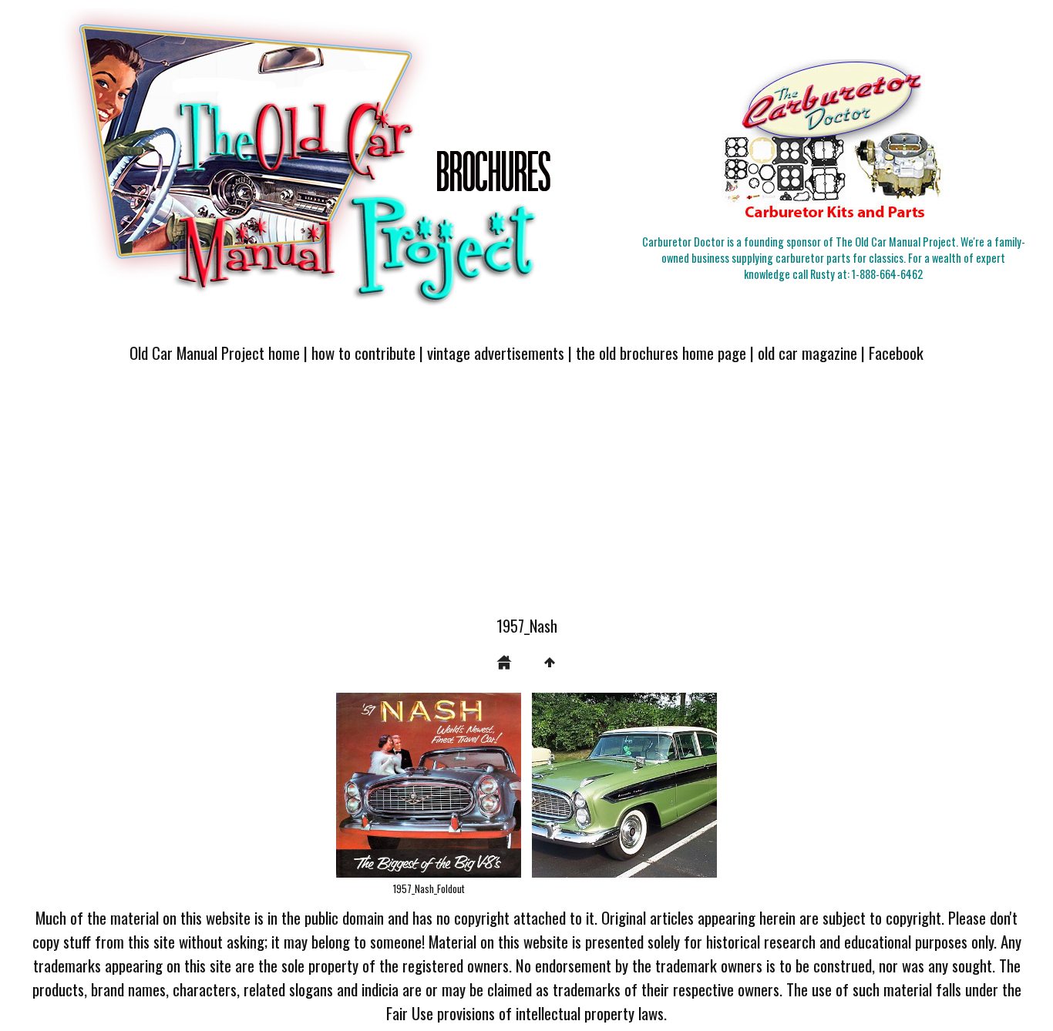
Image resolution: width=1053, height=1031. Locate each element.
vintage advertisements (495, 352)
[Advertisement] (526, 498)
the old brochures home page (661, 352)
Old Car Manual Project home (215, 352)
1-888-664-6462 (887, 274)
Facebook (896, 352)
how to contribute (363, 352)
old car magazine (807, 352)
